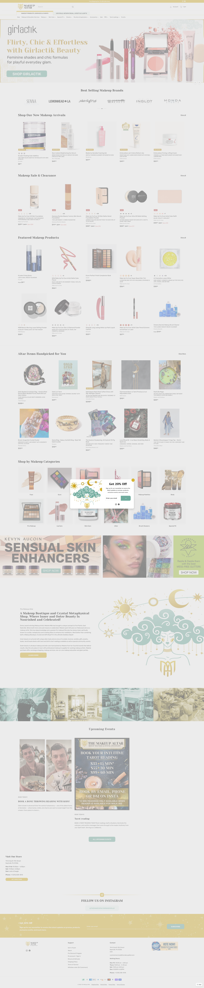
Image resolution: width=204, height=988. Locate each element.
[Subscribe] (126, 498)
